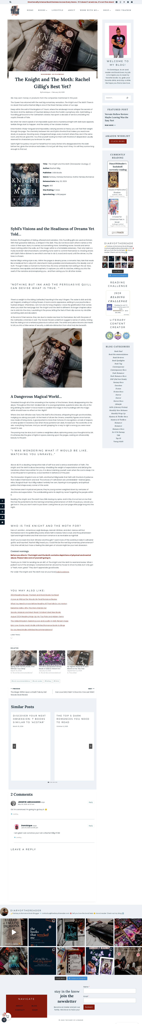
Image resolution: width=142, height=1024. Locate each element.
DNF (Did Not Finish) (118, 379)
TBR (118, 435)
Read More (110, 125)
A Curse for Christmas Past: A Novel (117, 219)
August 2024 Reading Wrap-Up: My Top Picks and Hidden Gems (37, 616)
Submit (89, 1007)
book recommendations (21, 681)
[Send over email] (2, 517)
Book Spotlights (118, 360)
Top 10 (118, 438)
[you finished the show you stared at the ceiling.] (111, 265)
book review (37, 681)
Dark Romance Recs (118, 376)
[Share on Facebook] (2, 506)
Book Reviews (46, 74)
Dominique (46, 92)
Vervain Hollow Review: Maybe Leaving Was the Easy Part (116, 117)
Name (86, 987)
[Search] (127, 98)
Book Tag (118, 364)
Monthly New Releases (118, 410)
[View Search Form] (10, 2)
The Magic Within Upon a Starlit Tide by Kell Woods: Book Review (28, 692)
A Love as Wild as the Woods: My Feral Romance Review (34, 599)
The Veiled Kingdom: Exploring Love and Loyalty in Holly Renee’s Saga (39, 621)
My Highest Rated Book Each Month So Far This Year (77, 667)
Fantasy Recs (118, 382)
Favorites (118, 385)
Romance (118, 423)
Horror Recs (118, 401)
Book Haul (118, 351)
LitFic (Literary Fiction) (118, 407)
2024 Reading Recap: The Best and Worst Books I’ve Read (35, 595)
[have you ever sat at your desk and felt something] (105, 265)
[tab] (48, 782)
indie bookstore (62, 572)
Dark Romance (118, 373)
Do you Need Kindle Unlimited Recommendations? (32, 629)
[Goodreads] (120, 2)
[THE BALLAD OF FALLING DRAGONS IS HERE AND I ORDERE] (105, 258)
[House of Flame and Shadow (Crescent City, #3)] (118, 180)
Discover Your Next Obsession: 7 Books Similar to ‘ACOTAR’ (29, 719)
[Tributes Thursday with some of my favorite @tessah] (130, 258)
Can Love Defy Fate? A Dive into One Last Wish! (74, 690)
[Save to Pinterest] (2, 501)
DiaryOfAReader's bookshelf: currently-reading (118, 166)
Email (86, 996)
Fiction (56, 681)
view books (126, 314)
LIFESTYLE (57, 10)
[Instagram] (116, 2)
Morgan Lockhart (118, 224)
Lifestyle (118, 404)
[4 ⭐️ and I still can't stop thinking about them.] (118, 258)
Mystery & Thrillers (118, 420)
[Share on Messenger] (2, 522)
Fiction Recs (118, 392)
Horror (118, 395)
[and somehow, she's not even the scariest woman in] (130, 265)
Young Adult (118, 441)
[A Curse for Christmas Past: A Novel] (118, 207)
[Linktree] (124, 2)
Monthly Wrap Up (118, 413)
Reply (91, 802)
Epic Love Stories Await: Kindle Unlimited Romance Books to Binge (38, 625)
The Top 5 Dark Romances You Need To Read (73, 719)
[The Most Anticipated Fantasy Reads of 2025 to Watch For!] (52, 657)
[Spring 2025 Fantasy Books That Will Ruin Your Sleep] (24, 657)
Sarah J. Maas (118, 194)
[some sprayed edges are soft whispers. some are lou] (124, 258)
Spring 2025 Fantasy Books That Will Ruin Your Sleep (23, 667)
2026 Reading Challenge (118, 297)
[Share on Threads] (2, 511)
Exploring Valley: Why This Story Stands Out (29, 608)
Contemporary (118, 367)
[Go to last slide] (14, 746)
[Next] (90, 746)
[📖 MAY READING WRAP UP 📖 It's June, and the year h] (111, 258)
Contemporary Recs (118, 370)
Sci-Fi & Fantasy (58, 74)
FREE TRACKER (123, 10)
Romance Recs (118, 429)
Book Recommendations (118, 354)
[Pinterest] (128, 2)
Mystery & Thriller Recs (118, 417)
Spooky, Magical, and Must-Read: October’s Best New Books (36, 612)
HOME (30, 10)
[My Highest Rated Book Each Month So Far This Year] (80, 657)
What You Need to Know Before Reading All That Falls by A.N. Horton (39, 603)
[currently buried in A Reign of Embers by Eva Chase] (124, 265)
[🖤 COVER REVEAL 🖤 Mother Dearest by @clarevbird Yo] (118, 265)
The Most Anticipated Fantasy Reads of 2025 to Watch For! (50, 667)
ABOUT (71, 10)
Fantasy (48, 681)
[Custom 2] (131, 2)
